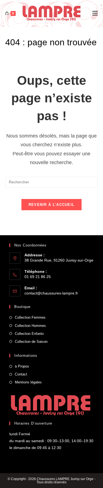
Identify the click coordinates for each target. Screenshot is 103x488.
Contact (21, 374)
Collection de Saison (31, 342)
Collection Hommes (30, 326)
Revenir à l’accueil (52, 205)
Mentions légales (28, 382)
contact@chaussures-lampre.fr (51, 293)
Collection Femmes (30, 317)
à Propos (22, 366)
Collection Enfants (29, 334)
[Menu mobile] (95, 13)
